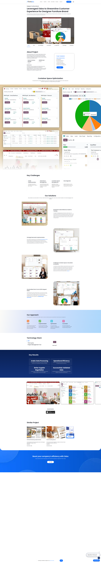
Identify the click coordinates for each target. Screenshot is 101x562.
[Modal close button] (72, 282)
